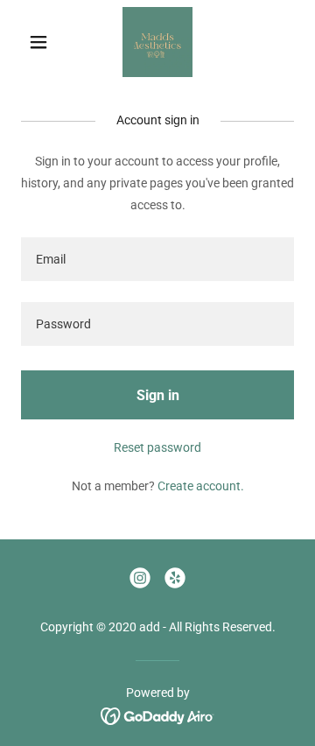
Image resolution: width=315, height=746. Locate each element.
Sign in (157, 395)
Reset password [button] (157, 447)
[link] (157, 42)
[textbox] (157, 259)
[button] (41, 42)
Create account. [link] (201, 486)
